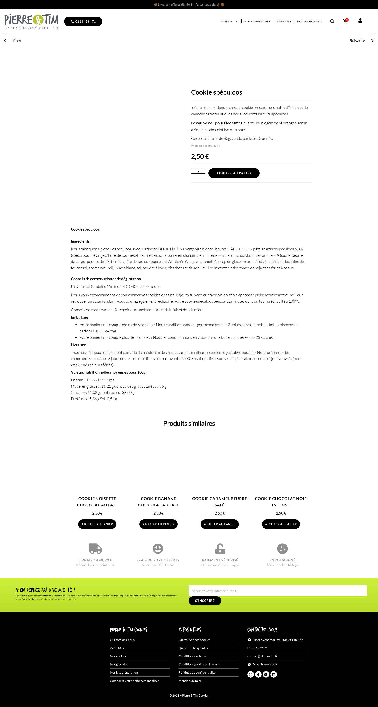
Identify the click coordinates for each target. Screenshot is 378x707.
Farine (147, 249)
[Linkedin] (273, 674)
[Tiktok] (258, 674)
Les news (284, 21)
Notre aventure (257, 21)
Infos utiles (190, 630)
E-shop (227, 21)
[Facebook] (266, 674)
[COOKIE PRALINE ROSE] (372, 40)
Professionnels (310, 21)
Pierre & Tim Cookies (128, 630)
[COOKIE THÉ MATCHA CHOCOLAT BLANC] (5, 40)
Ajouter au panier (234, 173)
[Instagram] (250, 674)
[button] (332, 21)
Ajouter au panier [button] (97, 524)
